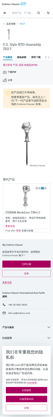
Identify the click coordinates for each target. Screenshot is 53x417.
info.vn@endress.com (19, 313)
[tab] (9, 57)
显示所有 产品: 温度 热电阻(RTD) (20, 64)
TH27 (22, 23)
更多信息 (10, 226)
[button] (26, 264)
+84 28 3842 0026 (17, 304)
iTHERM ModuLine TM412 (22, 212)
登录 (18, 230)
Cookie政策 (32, 382)
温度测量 (11, 23)
